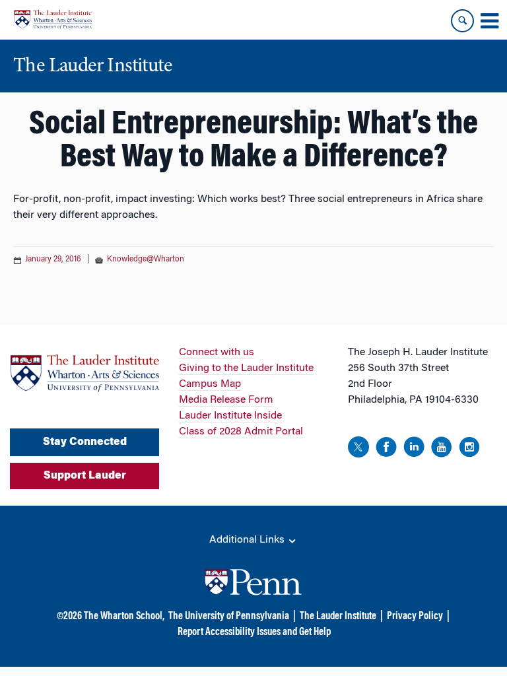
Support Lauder (85, 476)
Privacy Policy (415, 616)
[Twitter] (358, 449)
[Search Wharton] (462, 20)
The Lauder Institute (338, 616)
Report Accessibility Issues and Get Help (254, 632)
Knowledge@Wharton (145, 259)
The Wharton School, (124, 616)
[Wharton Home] (52, 19)
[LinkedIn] (413, 449)
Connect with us (216, 352)
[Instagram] (469, 449)
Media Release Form (226, 400)
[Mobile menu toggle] (489, 21)
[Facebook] (386, 449)
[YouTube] (441, 449)
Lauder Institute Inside (230, 416)
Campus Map (210, 384)
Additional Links (248, 540)
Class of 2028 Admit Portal (241, 431)
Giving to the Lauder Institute (246, 368)
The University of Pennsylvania (228, 616)
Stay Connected (85, 442)
